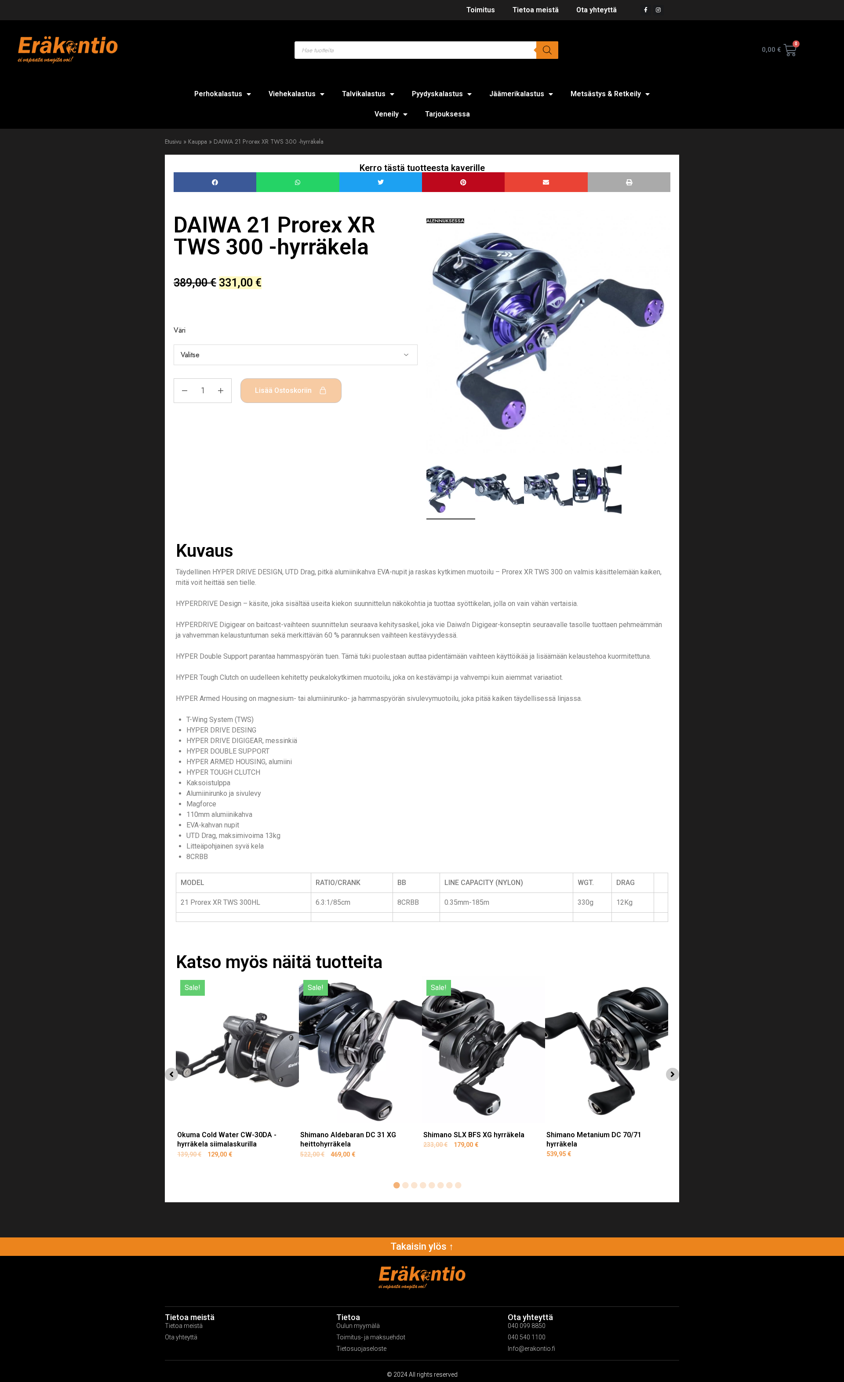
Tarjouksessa (447, 114)
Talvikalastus (364, 94)
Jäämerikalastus (516, 94)
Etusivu (173, 141)
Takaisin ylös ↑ (422, 1246)
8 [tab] (458, 1185)
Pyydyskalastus (437, 94)
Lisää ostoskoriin (283, 390)
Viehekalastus (292, 94)
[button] (215, 182)
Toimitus (480, 10)
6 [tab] (440, 1185)
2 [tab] (405, 1185)
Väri (180, 330)
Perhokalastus (218, 94)
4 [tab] (422, 1185)
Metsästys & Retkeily (606, 94)
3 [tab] (414, 1185)
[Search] (547, 50)
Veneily (387, 114)
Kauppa (197, 141)
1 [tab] (396, 1185)
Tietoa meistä (536, 10)
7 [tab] (449, 1185)
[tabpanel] (237, 1072)
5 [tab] (431, 1185)
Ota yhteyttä (596, 10)
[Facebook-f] (645, 10)
